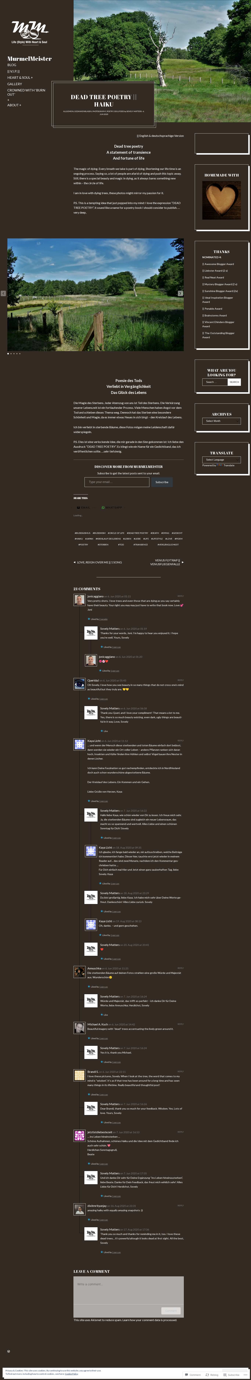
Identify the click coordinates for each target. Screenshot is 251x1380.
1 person (116, 647)
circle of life (116, 533)
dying (166, 533)
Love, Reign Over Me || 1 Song (99, 562)
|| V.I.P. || (13, 71)
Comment (171, 1310)
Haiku (79, 538)
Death (155, 533)
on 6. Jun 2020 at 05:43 (113, 680)
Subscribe (162, 482)
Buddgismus (83, 533)
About (13, 105)
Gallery (14, 84)
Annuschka (94, 968)
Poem (179, 538)
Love (169, 538)
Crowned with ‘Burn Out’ (26, 92)
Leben (127, 538)
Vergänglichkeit (169, 544)
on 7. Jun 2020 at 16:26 (133, 1104)
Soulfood (119, 111)
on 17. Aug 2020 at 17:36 (134, 1229)
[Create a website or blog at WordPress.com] (8, 1351)
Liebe (138, 538)
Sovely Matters (134, 111)
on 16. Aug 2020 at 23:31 (121, 1205)
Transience (141, 544)
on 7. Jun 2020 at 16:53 (126, 1132)
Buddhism (99, 533)
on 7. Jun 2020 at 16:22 (133, 810)
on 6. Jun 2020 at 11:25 (115, 968)
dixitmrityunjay (97, 1205)
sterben (103, 544)
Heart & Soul (18, 77)
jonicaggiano (95, 596)
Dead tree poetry (138, 533)
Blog (11, 65)
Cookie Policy (71, 1373)
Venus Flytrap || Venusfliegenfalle (165, 562)
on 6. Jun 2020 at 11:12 (114, 740)
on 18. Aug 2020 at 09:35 (127, 847)
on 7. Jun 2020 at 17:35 (133, 1173)
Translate (228, 465)
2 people (103, 619)
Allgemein (68, 111)
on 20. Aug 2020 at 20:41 (134, 944)
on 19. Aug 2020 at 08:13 (127, 921)
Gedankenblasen (83, 111)
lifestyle (158, 538)
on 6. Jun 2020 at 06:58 (133, 708)
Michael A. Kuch (97, 1024)
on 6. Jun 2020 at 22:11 (112, 1071)
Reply (181, 596)
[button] (180, 293)
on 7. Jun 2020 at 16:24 (133, 996)
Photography (99, 111)
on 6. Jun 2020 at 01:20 (129, 656)
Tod (121, 544)
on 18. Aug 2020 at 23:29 (134, 893)
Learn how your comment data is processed (149, 1320)
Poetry (110, 111)
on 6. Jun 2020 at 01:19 (133, 628)
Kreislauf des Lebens (109, 538)
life (147, 538)
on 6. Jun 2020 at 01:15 (117, 596)
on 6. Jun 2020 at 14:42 (121, 1024)
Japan (90, 538)
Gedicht (177, 533)
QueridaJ (93, 680)
